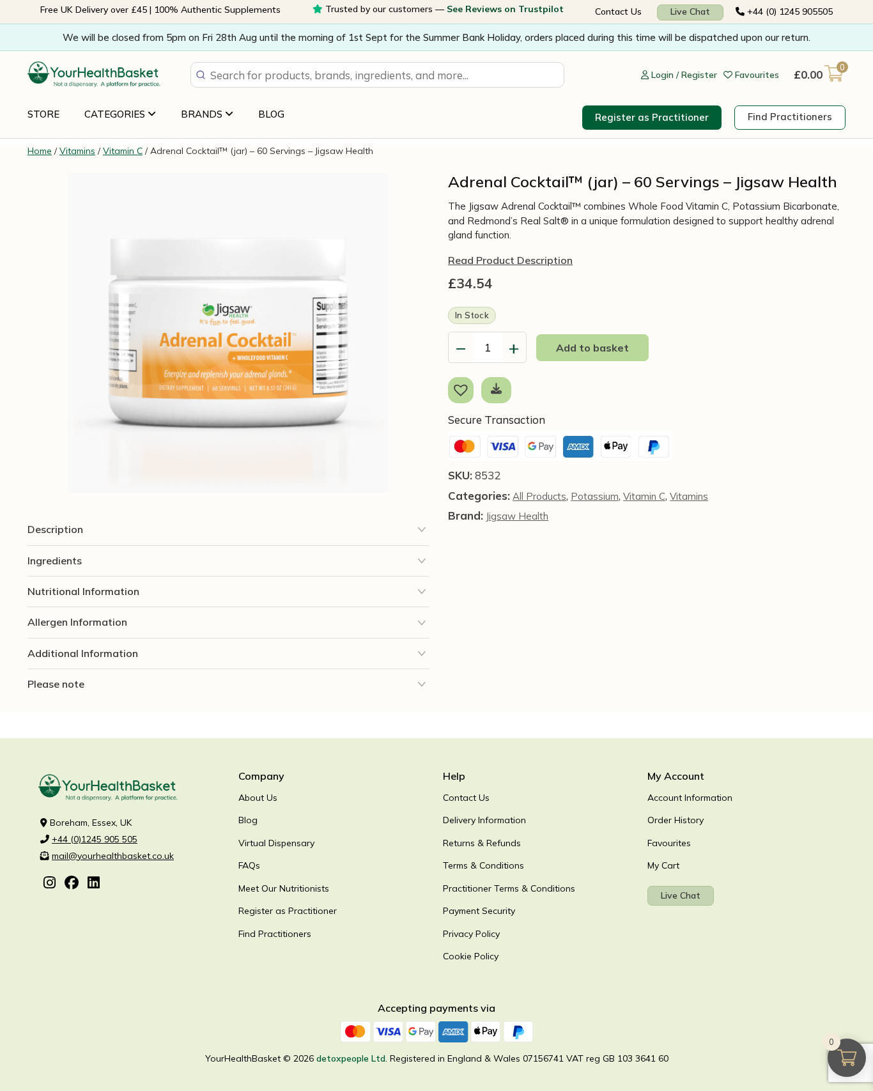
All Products (539, 496)
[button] (463, 389)
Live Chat (690, 11)
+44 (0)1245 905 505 (94, 839)
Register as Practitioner (652, 117)
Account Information (689, 797)
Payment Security (479, 911)
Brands (203, 114)
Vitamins (77, 151)
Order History (675, 820)
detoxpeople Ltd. (351, 1058)
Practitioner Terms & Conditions (509, 888)
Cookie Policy (470, 956)
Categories (116, 114)
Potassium (595, 496)
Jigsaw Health (517, 516)
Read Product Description (510, 260)
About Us (257, 797)
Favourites (669, 843)
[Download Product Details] (496, 388)
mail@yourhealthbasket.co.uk (113, 856)
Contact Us (618, 11)
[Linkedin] (94, 884)
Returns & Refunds (482, 843)
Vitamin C (123, 151)
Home (39, 151)
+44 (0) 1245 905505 (789, 11)
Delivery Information (484, 820)
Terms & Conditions (483, 865)
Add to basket (592, 347)
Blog (271, 114)
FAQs (249, 865)
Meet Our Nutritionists (283, 888)
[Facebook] (72, 884)
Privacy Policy (471, 934)
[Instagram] (49, 884)
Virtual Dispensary (276, 843)
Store (43, 114)
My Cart (663, 865)
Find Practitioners (790, 117)
